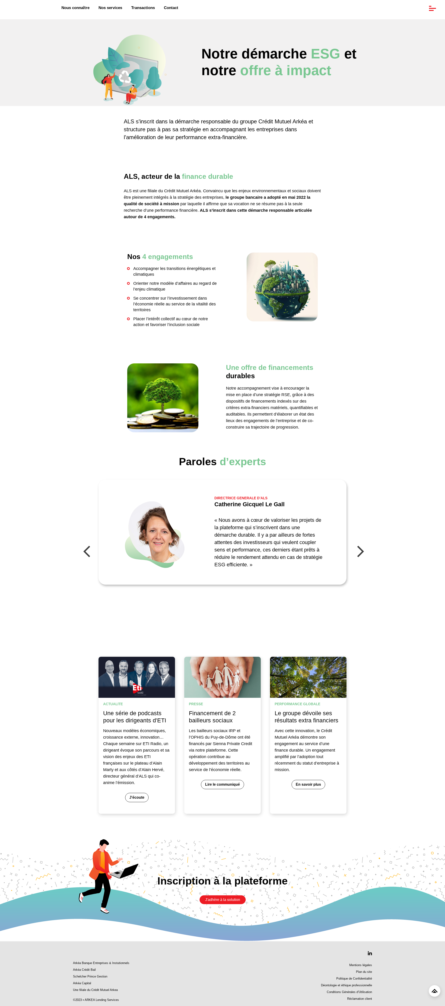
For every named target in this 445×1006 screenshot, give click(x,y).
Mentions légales (360, 965)
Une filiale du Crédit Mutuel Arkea (95, 990)
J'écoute (136, 797)
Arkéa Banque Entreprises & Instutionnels (101, 963)
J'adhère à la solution (222, 900)
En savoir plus (308, 784)
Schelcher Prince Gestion (90, 976)
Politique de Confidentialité (354, 978)
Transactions (143, 8)
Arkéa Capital (82, 983)
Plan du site (364, 972)
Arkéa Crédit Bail (84, 969)
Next (360, 552)
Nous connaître (75, 8)
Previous (87, 552)
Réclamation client (359, 998)
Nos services (110, 8)
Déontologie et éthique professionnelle (346, 985)
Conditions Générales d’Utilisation (349, 992)
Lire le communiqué (222, 784)
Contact (171, 8)
